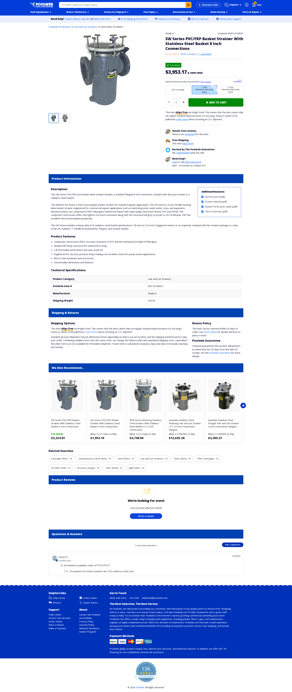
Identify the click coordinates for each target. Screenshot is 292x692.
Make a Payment (57, 628)
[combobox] (125, 5)
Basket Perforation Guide (218, 206)
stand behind (183, 152)
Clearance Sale (210, 4)
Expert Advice (72, 18)
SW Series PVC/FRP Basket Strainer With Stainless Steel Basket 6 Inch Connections (65, 423)
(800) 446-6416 (102, 18)
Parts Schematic (213, 211)
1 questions (205, 54)
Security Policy (86, 624)
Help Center (59, 597)
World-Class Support (230, 18)
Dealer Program (87, 631)
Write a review (188, 54)
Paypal (138, 648)
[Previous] (48, 405)
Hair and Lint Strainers (85, 26)
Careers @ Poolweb (89, 614)
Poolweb (53, 26)
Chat (83, 18)
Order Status (90, 597)
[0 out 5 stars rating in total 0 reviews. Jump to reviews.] (173, 54)
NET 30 (223, 648)
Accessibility (85, 617)
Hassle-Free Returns (169, 18)
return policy (210, 331)
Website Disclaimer (89, 628)
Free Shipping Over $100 (134, 18)
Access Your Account (59, 617)
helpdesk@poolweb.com (155, 597)
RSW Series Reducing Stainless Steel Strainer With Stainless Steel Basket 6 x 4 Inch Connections (146, 425)
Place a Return (56, 624)
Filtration (66, 26)
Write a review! (146, 516)
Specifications (212, 196)
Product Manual (213, 201)
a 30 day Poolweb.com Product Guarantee (186, 612)
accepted (190, 134)
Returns (57, 602)
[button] (233, 5)
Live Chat (134, 597)
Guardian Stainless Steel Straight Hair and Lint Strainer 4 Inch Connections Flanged (223, 423)
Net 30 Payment (200, 18)
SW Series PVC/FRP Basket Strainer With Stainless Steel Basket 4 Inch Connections (105, 423)
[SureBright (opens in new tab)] (237, 81)
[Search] (188, 5)
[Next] (243, 405)
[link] (215, 102)
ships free (187, 143)
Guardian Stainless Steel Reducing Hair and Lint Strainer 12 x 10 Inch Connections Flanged (185, 425)
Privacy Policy (86, 621)
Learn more (182, 119)
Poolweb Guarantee (219, 352)
